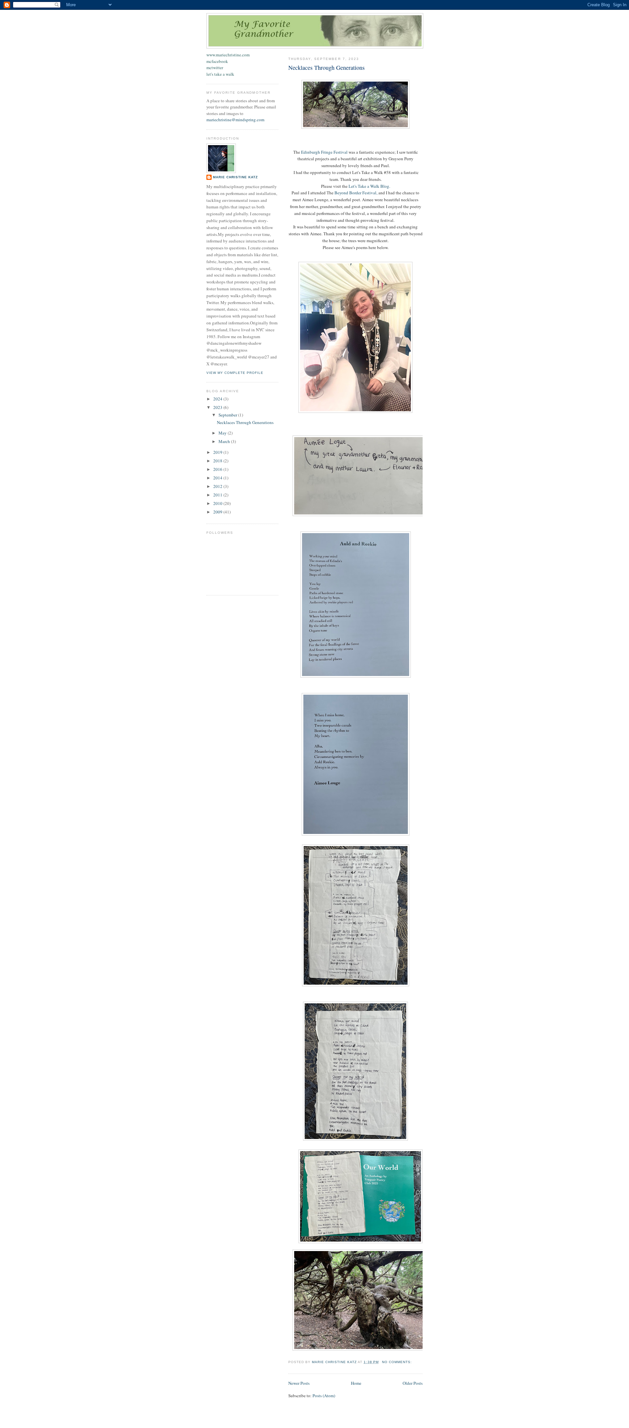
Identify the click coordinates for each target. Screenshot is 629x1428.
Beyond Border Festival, (355, 193)
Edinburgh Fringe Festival (324, 152)
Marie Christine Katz (235, 177)
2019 (218, 452)
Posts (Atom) (324, 1396)
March (225, 441)
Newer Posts (299, 1383)
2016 (218, 469)
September (228, 415)
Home (356, 1383)
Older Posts (413, 1383)
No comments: (397, 1362)
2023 (218, 407)
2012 (218, 486)
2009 (218, 512)
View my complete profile (234, 373)
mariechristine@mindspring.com (235, 120)
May (223, 433)
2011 (218, 495)
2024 (218, 399)
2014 (218, 478)
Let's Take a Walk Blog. (369, 186)
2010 (218, 503)
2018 (218, 461)
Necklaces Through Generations (326, 67)
